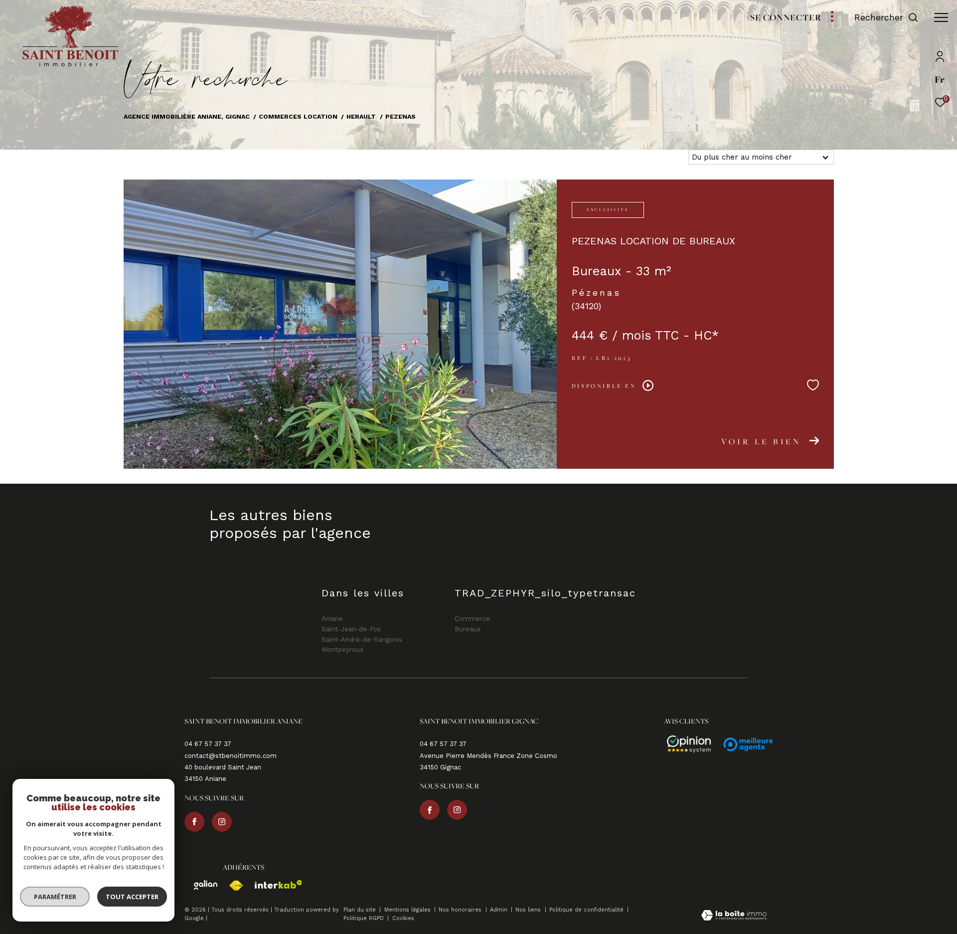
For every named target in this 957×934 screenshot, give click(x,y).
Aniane (332, 618)
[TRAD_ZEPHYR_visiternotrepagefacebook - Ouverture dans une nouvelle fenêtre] (194, 822)
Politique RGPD (363, 918)
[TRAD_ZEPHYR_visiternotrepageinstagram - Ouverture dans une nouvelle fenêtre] (222, 822)
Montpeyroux (342, 649)
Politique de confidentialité (587, 910)
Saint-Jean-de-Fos (351, 629)
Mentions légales (408, 910)
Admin (499, 910)
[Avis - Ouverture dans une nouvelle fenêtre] (684, 744)
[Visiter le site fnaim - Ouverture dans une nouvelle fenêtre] (231, 885)
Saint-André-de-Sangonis (361, 639)
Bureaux (467, 629)
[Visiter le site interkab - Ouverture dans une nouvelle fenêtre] (273, 884)
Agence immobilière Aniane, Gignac (187, 116)
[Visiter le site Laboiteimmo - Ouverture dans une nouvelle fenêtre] (734, 916)
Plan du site (360, 910)
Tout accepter (132, 896)
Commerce (472, 618)
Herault (361, 116)
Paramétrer (55, 896)
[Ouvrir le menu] (941, 17)
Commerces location (298, 116)
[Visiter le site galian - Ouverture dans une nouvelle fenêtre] (200, 885)
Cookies (403, 919)
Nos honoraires (461, 910)
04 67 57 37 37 (207, 743)
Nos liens (529, 910)
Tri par (670, 157)
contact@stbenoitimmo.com (230, 755)
